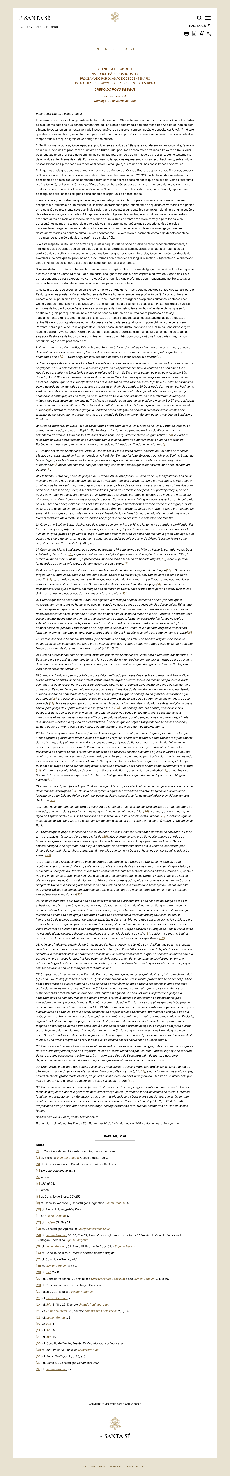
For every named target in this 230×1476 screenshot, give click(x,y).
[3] (49, 410)
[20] (117, 708)
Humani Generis (68, 1157)
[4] (171, 435)
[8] (70, 554)
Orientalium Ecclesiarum (101, 1311)
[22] (164, 770)
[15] (124, 593)
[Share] (209, 34)
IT (119, 49)
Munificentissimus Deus (94, 1229)
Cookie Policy (116, 1466)
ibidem (50, 1222)
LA (125, 49)
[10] (162, 559)
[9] (78, 559)
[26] (146, 811)
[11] (125, 563)
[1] (61, 357)
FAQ (85, 1466)
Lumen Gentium (115, 1203)
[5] (163, 444)
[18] (54, 698)
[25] (52, 800)
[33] (142, 1071)
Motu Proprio (48, 27)
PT (132, 49)
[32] (162, 938)
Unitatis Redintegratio (93, 1304)
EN (105, 49)
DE (98, 49)
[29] (48, 855)
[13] (49, 579)
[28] (105, 836)
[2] (158, 357)
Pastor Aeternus (82, 1291)
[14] (158, 584)
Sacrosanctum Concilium (108, 1278)
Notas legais (98, 1466)
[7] (48, 469)
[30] (79, 894)
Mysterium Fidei (88, 1350)
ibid (48, 1272)
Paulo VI (26, 27)
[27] (162, 816)
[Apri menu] (207, 18)
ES (112, 49)
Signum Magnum (77, 1240)
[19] (51, 703)
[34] (130, 1080)
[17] (75, 669)
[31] (147, 933)
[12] (168, 570)
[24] (74, 791)
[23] (51, 780)
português (198, 26)
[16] (189, 632)
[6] (55, 465)
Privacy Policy (135, 1466)
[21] (38, 770)
